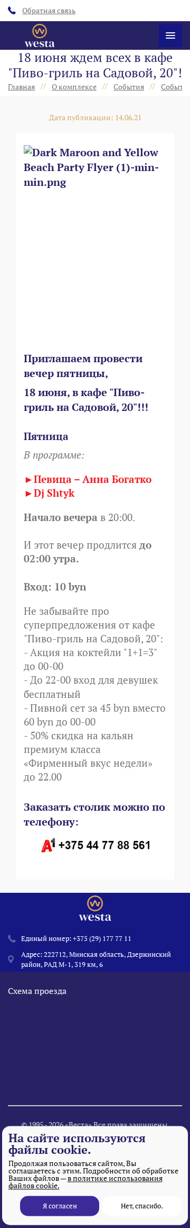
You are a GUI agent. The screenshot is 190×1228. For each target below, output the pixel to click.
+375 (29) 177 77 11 (102, 938)
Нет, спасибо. (142, 1206)
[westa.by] (39, 35)
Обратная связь (48, 10)
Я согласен (60, 1206)
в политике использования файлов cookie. (85, 1181)
